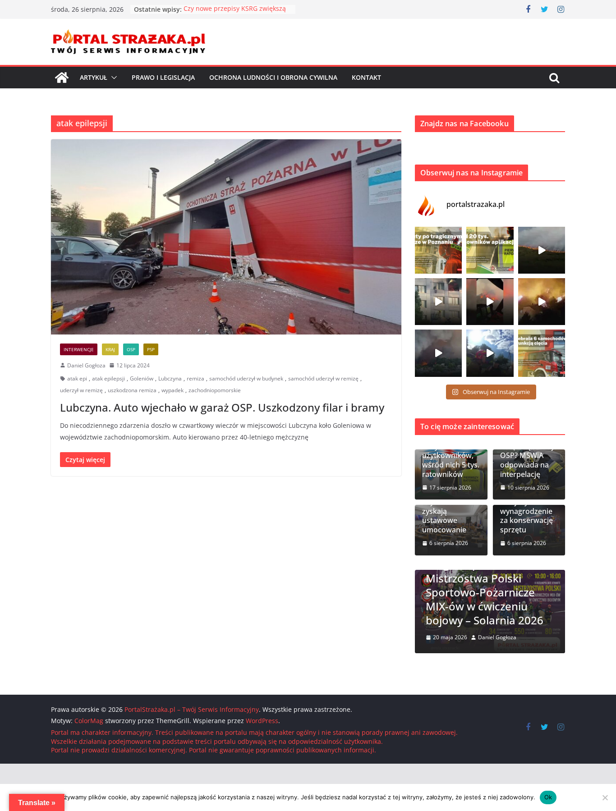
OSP (131, 349)
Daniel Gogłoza (86, 365)
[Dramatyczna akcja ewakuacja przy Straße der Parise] (438, 301)
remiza (195, 378)
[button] (112, 77)
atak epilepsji (108, 378)
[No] (604, 797)
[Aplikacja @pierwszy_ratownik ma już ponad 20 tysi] (489, 250)
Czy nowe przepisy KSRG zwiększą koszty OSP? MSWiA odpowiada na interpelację (527, 451)
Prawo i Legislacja (163, 77)
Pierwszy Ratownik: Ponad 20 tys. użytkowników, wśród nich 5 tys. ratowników (451, 451)
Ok (548, 797)
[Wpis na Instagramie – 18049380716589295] (541, 353)
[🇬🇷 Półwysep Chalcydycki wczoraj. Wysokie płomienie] (438, 353)
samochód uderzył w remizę (323, 378)
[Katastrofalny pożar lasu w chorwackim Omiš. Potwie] (541, 301)
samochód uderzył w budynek (246, 378)
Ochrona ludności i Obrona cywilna (273, 77)
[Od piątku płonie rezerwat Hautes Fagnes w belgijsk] (541, 250)
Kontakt (366, 77)
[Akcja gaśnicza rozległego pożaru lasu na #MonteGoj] (489, 301)
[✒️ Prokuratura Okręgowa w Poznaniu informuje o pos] (438, 250)
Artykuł (93, 77)
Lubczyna (170, 378)
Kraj (110, 349)
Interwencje (79, 349)
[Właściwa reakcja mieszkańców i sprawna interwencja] (489, 353)
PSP (151, 349)
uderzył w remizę (81, 390)
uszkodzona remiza (132, 390)
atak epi (77, 378)
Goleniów (141, 378)
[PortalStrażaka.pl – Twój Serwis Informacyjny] (62, 77)
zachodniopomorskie (214, 390)
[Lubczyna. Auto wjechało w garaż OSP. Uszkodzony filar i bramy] (226, 236)
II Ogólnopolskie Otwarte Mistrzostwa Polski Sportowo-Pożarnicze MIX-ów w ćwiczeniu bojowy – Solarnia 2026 (490, 592)
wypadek (172, 390)
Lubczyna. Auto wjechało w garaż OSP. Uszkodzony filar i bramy (222, 407)
